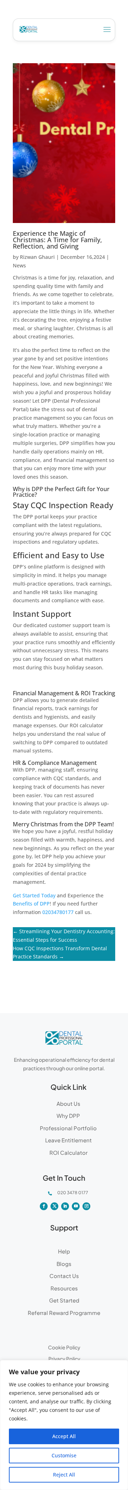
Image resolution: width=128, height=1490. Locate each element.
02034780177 (58, 912)
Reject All (64, 1474)
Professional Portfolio (68, 1128)
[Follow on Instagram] (86, 1206)
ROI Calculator (68, 1152)
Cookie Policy (64, 1347)
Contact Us (64, 1275)
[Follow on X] (54, 1206)
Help (64, 1251)
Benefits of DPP (31, 903)
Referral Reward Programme (64, 1312)
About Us (68, 1103)
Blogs (64, 1263)
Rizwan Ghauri (37, 257)
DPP (90, 824)
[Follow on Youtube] (76, 1206)
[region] (64, 1425)
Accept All (64, 1436)
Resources (64, 1288)
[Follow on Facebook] (44, 1206)
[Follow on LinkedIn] (65, 1206)
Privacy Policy (64, 1358)
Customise (64, 1455)
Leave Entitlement (68, 1140)
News (19, 265)
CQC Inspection (59, 505)
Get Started (64, 1300)
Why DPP (68, 1115)
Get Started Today (34, 895)
